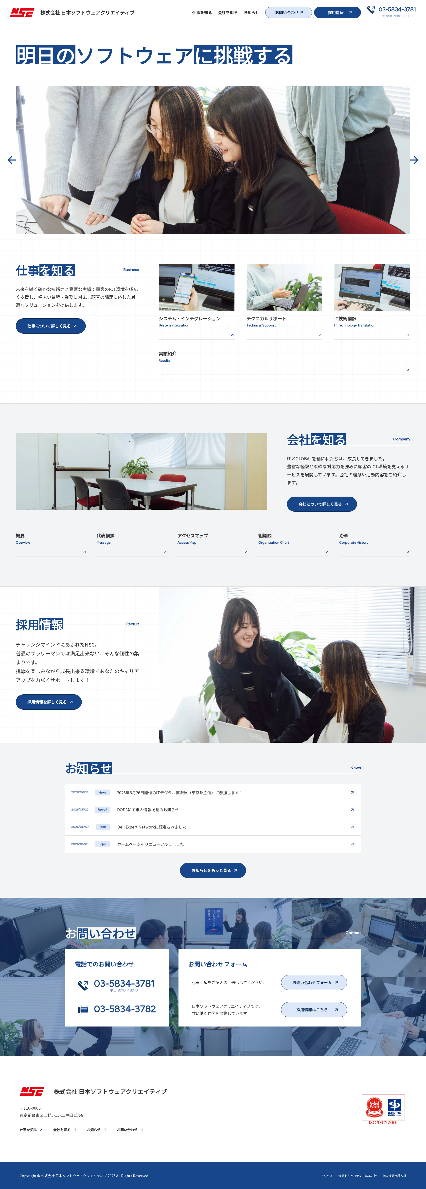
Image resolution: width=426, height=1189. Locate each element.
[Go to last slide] (11, 160)
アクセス (327, 1175)
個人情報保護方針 (394, 1175)
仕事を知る (202, 12)
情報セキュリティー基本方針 (357, 1175)
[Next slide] (414, 160)
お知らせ (251, 12)
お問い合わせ (127, 1129)
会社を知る (228, 12)
